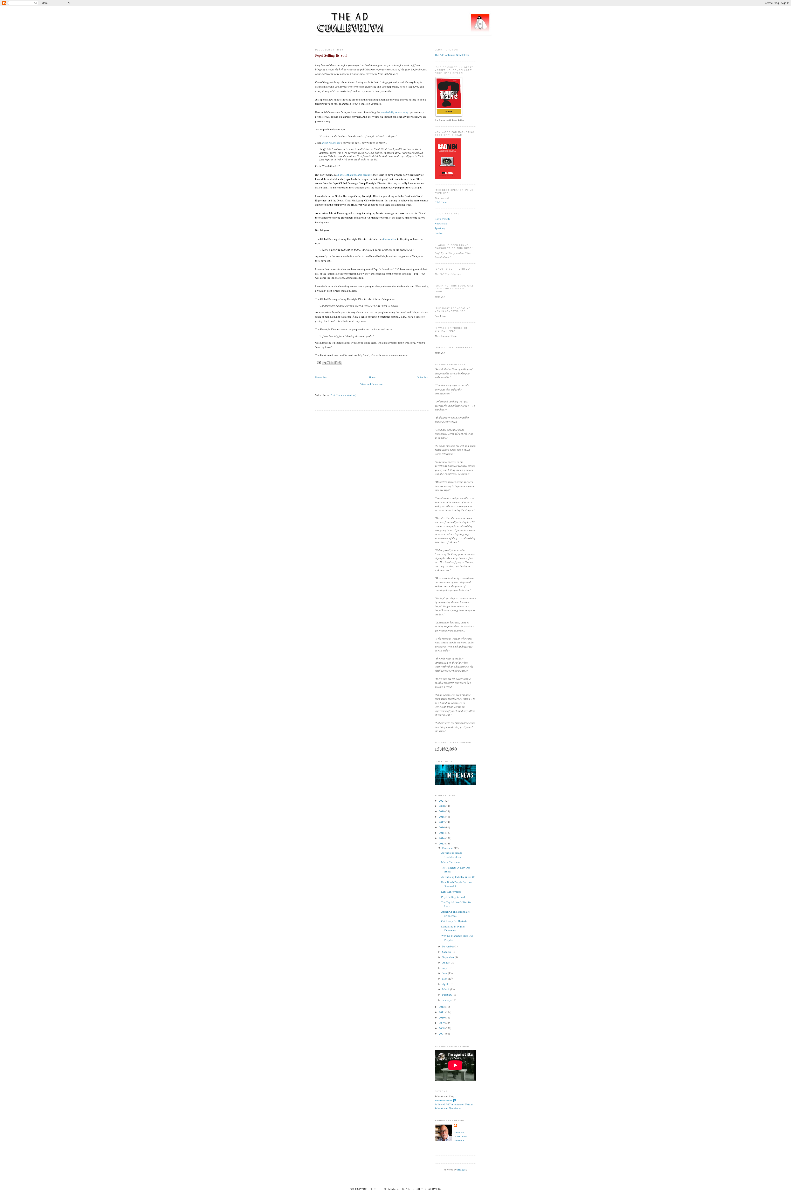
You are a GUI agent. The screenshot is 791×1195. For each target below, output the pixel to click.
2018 (442, 816)
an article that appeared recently (354, 175)
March (446, 989)
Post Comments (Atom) (343, 395)
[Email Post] (318, 362)
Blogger (461, 1169)
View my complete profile (460, 1136)
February (447, 994)
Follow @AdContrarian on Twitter (454, 1104)
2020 (442, 806)
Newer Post (321, 377)
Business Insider (331, 142)
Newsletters (441, 223)
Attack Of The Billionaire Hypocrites (455, 914)
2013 (442, 843)
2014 (442, 838)
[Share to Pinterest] (340, 363)
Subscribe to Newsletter (448, 1108)
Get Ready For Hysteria (454, 921)
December (448, 848)
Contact (439, 233)
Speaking (440, 228)
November (448, 946)
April (445, 984)
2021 (442, 800)
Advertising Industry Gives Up (458, 877)
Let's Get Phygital (451, 891)
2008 (442, 1028)
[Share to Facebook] (336, 363)
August (446, 962)
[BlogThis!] (328, 363)
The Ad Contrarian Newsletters (452, 55)
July (445, 968)
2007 (442, 1033)
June (445, 973)
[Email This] (324, 363)
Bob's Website (442, 219)
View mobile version (371, 384)
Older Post (422, 377)
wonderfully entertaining (394, 112)
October (447, 952)
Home (372, 377)
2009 (442, 1023)
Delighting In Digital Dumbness (453, 928)
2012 (442, 1007)
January (447, 1000)
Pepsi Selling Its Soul (453, 897)
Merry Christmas (450, 862)
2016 (442, 827)
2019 (442, 811)
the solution (390, 239)
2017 (442, 822)
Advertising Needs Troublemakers (451, 855)
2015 (442, 833)
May (445, 978)
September (448, 957)
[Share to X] (332, 363)
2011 (442, 1012)
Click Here (441, 202)
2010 (442, 1017)
